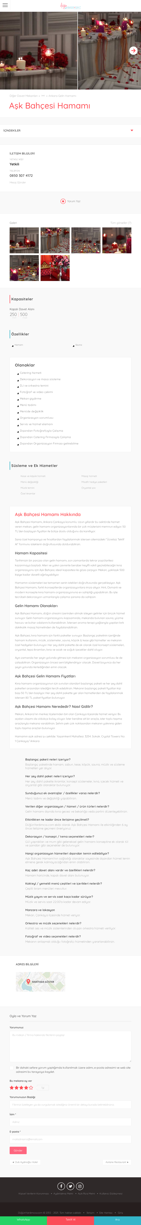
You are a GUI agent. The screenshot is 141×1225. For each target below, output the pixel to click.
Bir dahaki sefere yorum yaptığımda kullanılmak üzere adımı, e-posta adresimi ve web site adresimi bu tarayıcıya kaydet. (73, 1069)
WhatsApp (23, 1219)
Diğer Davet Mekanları (24, 95)
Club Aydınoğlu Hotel (26, 1162)
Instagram (79, 1187)
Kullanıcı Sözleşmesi (111, 1193)
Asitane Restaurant (116, 1162)
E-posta (15, 1131)
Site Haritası (106, 1212)
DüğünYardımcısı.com (30, 1212)
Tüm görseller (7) (120, 222)
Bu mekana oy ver (21, 1080)
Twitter (70, 1187)
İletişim (90, 1212)
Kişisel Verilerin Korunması (34, 1193)
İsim (13, 1114)
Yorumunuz (16, 1027)
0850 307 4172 (21, 175)
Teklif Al (70, 1219)
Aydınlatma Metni (63, 1193)
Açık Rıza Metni (86, 1193)
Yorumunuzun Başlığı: (23, 1097)
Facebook (61, 1187)
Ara (117, 1219)
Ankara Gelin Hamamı (62, 95)
